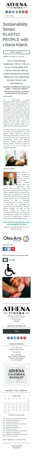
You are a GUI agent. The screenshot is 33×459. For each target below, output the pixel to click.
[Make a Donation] (26, 11)
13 (20, 405)
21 (24, 407)
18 (12, 407)
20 (20, 407)
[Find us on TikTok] (16, 11)
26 (16, 410)
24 (9, 410)
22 (27, 407)
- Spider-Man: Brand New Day (11, 420)
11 (12, 405)
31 (9, 412)
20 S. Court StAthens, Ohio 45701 (16, 348)
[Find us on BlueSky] (13, 11)
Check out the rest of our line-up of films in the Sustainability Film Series (16, 223)
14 (24, 405)
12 (16, 405)
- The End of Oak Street (10, 422)
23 (5, 410)
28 (24, 410)
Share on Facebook (5, 249)
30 (5, 412)
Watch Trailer (15, 52)
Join (16, 331)
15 (27, 405)
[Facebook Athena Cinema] (6, 11)
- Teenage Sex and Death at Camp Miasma (15, 418)
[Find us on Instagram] (9, 11)
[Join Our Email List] (19, 11)
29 (27, 410)
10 (9, 405)
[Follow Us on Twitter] (14, 337)
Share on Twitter (9, 249)
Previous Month (4, 395)
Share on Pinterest (13, 249)
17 (9, 407)
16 (5, 407)
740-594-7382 (17, 352)
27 (20, 410)
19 (16, 407)
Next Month (29, 395)
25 (12, 410)
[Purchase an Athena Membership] (23, 11)
